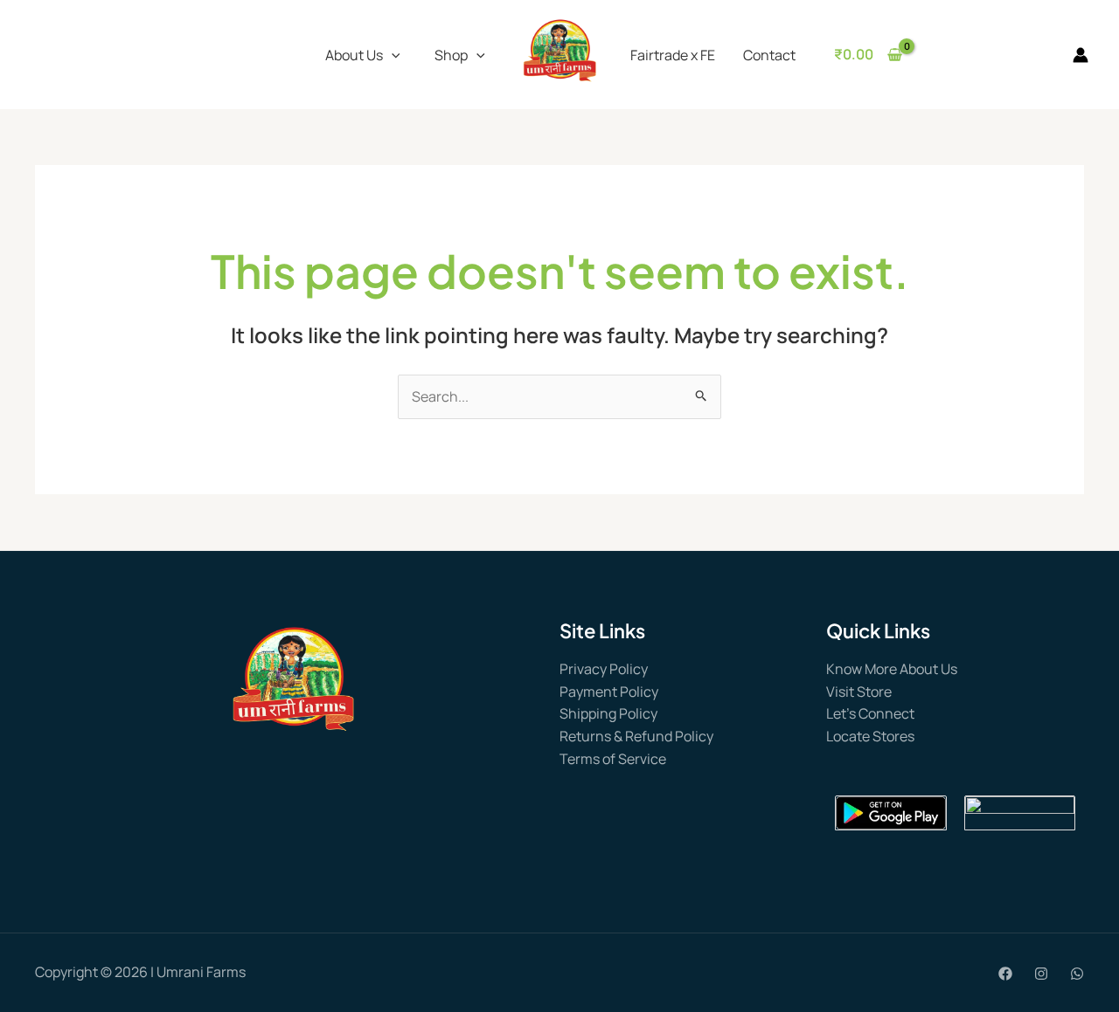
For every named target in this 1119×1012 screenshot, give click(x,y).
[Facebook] (1005, 974)
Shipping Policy (608, 713)
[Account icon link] (1080, 55)
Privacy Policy (604, 668)
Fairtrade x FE (672, 55)
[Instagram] (1041, 974)
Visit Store (859, 691)
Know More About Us (891, 668)
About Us (354, 55)
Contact (769, 55)
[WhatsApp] (1077, 974)
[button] (391, 55)
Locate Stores (870, 736)
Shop (451, 55)
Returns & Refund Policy (636, 736)
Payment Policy (609, 691)
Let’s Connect (870, 713)
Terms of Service (613, 758)
